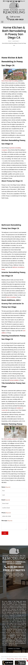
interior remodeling (11, 297)
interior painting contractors (11, 439)
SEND (5, 533)
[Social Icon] (6, 574)
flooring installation (14, 380)
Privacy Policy (10, 658)
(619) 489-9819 (16, 19)
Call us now (15, 16)
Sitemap (25, 658)
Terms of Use (18, 658)
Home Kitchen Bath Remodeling (10, 80)
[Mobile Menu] (2, 22)
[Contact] (7, 18)
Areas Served (15, 41)
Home (9, 41)
